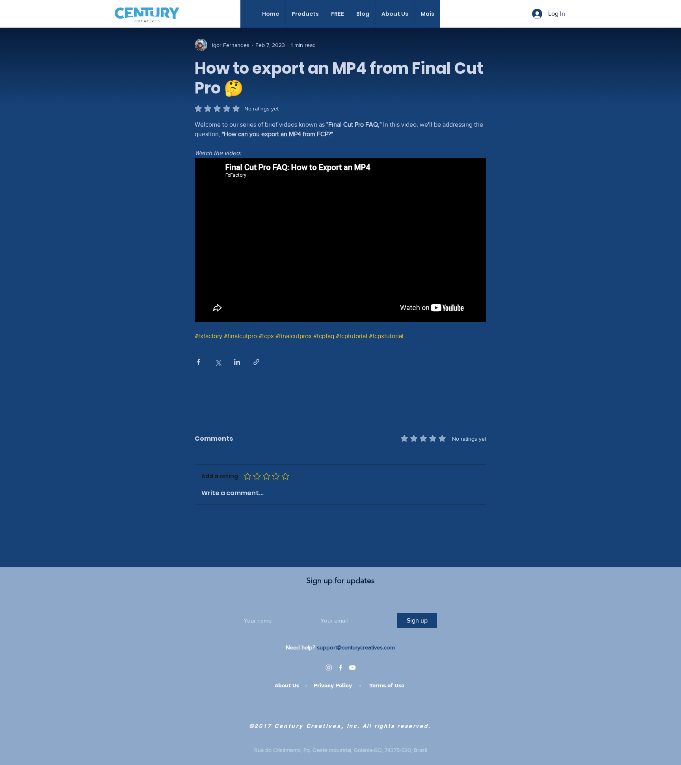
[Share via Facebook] (198, 362)
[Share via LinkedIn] (237, 362)
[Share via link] (256, 362)
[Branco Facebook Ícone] (340, 667)
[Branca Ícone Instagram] (329, 667)
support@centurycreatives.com (356, 647)
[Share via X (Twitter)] (217, 362)
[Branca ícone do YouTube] (352, 667)
